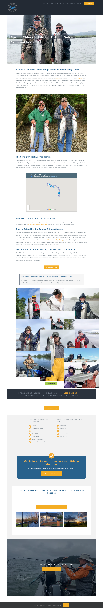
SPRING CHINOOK (71, 393)
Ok (66, 605)
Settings (59, 605)
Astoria (58, 78)
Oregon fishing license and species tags (53, 240)
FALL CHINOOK (52, 393)
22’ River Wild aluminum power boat (37, 224)
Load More (51, 383)
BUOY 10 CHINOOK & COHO (29, 393)
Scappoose (79, 78)
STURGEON (74, 395)
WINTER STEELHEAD (32, 395)
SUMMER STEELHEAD (55, 395)
